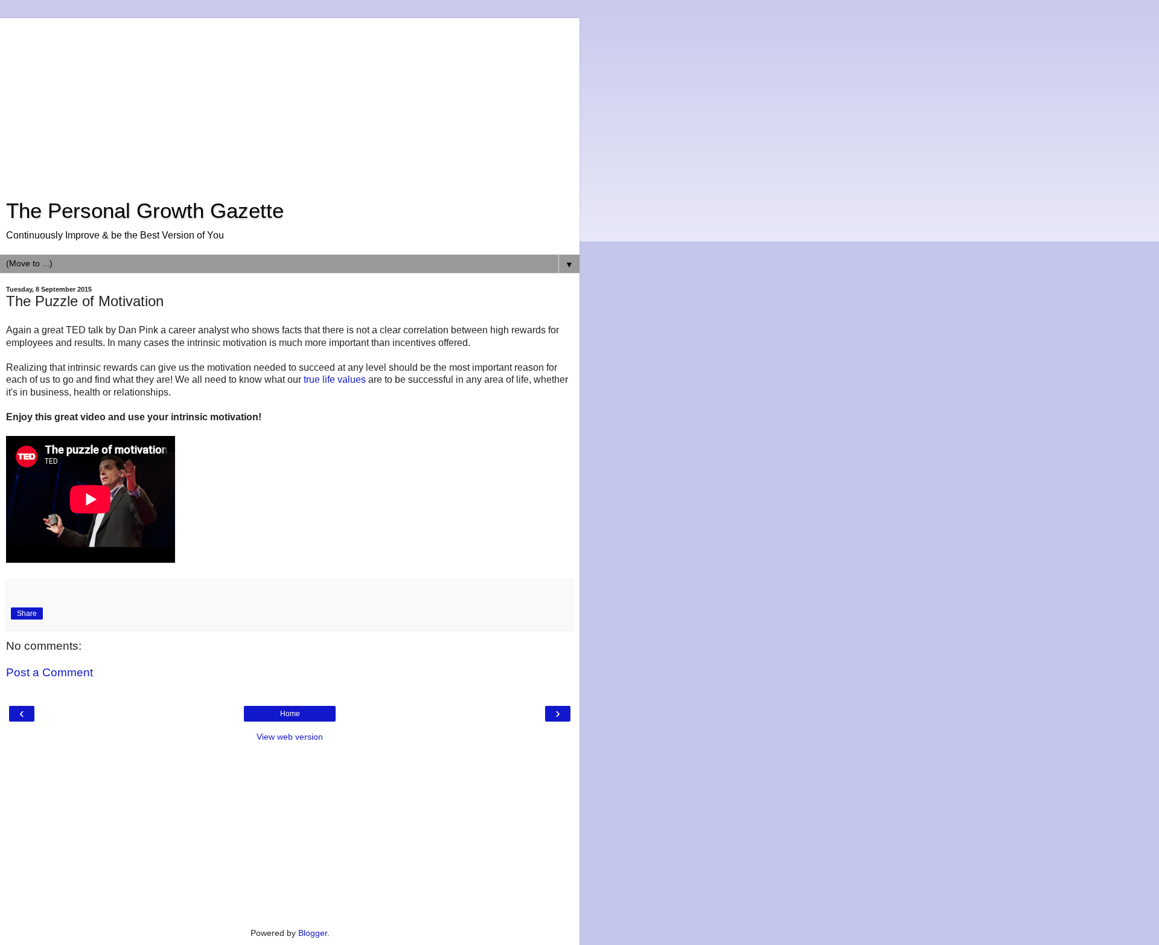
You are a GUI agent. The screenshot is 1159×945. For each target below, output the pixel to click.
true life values (335, 379)
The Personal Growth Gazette (145, 210)
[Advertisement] (290, 102)
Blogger (312, 933)
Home (290, 714)
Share (27, 613)
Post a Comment (49, 672)
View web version (290, 737)
